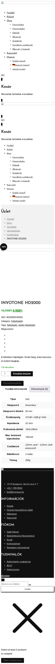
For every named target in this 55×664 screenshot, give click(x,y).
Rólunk (10, 17)
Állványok (16, 37)
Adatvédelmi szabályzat (19, 561)
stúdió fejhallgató (26, 325)
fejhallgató (12, 325)
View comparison (12, 660)
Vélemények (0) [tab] (39, 389)
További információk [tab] (16, 389)
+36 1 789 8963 (14, 488)
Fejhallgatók (17, 321)
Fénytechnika (18, 25)
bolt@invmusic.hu (15, 492)
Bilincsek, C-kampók (21, 49)
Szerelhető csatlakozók (22, 45)
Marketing (12, 514)
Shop (9, 21)
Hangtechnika (18, 29)
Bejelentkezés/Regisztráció (21, 536)
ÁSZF (9, 565)
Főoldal (10, 13)
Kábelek (15, 33)
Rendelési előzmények (18, 547)
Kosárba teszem (22, 374)
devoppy (5, 575)
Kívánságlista (13, 543)
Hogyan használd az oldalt (20, 510)
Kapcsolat (12, 53)
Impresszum (13, 569)
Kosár (10, 539)
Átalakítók (17, 41)
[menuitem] (11, 57)
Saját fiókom (13, 532)
